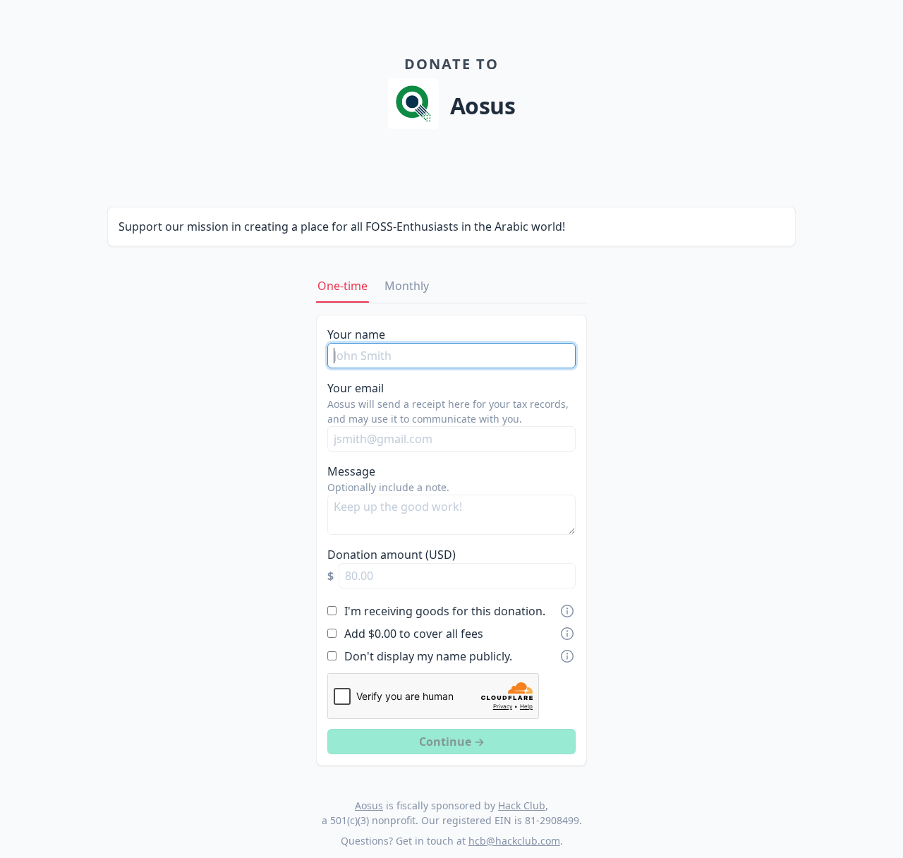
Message (351, 471)
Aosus (369, 805)
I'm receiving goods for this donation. (444, 611)
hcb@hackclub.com (514, 840)
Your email (355, 388)
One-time (342, 286)
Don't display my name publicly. (428, 656)
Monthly (406, 286)
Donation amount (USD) (391, 554)
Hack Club (521, 805)
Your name (356, 334)
